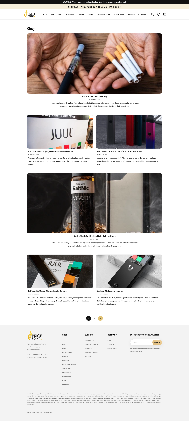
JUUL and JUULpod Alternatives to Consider (47, 291)
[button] (152, 14)
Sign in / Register (91, 344)
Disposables (67, 352)
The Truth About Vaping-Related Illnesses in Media (50, 151)
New (64, 344)
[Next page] (100, 318)
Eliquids (65, 360)
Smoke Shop (66, 368)
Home (110, 341)
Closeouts (66, 372)
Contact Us (89, 341)
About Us (111, 344)
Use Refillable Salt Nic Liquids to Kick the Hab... (95, 236)
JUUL (64, 341)
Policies (88, 356)
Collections (112, 348)
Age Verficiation (91, 352)
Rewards (88, 348)
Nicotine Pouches (69, 364)
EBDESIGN (65, 384)
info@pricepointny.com (39, 357)
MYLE (64, 380)
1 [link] (88, 318)
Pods (64, 348)
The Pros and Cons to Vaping (94, 96)
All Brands (66, 376)
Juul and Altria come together (110, 291)
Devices (65, 356)
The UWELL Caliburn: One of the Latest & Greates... (120, 151)
